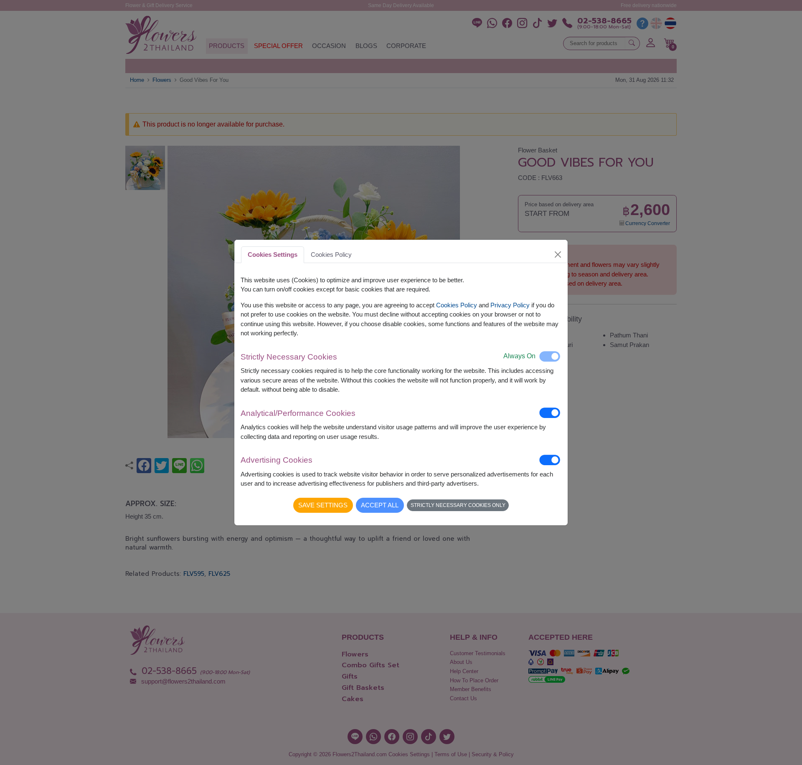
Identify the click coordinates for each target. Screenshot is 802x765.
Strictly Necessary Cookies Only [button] (458, 505)
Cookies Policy (456, 305)
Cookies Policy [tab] (331, 254)
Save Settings (323, 505)
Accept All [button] (379, 505)
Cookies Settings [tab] (272, 254)
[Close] (558, 254)
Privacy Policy (510, 305)
